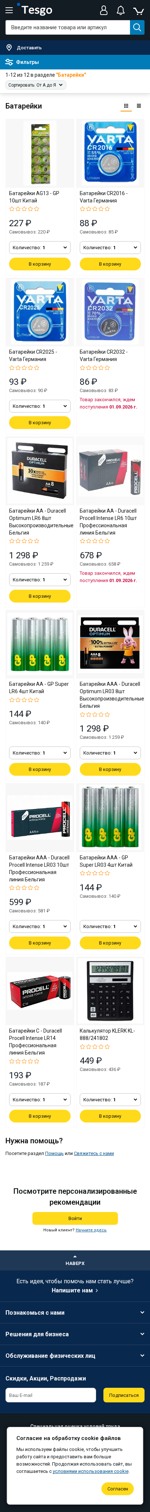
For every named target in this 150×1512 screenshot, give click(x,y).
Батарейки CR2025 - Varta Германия (33, 355)
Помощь (54, 1153)
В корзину (40, 264)
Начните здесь (91, 1230)
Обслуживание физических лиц (50, 1355)
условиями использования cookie (91, 1471)
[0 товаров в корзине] (138, 10)
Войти (75, 1218)
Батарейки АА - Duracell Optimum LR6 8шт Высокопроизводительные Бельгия (40, 522)
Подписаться (124, 1395)
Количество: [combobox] (29, 247)
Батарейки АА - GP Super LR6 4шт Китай (39, 687)
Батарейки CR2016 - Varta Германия (104, 197)
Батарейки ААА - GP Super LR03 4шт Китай (106, 861)
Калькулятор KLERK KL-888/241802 (107, 1034)
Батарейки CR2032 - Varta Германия (104, 355)
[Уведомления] (120, 10)
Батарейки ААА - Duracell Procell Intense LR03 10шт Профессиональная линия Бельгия (39, 868)
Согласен (117, 1489)
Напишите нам (72, 1290)
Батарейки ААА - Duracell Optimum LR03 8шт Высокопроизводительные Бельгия (110, 695)
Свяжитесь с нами (94, 1153)
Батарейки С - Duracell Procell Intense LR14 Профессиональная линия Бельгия (35, 1042)
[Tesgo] (34, 10)
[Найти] (137, 27)
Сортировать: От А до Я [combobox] (32, 85)
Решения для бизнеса (37, 1334)
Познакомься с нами (34, 1312)
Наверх (75, 1263)
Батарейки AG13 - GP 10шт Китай (34, 197)
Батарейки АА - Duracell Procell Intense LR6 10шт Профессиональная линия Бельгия (108, 522)
